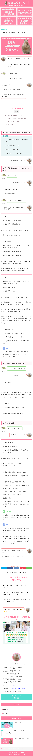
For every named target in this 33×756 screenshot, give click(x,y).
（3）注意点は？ (9, 124)
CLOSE (16, 111)
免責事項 (22, 752)
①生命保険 (4, 29)
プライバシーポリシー (13, 752)
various (5, 709)
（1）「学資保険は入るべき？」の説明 (15, 118)
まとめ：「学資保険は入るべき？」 (15, 115)
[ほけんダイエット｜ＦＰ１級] (16, 5)
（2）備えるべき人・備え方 (13, 121)
